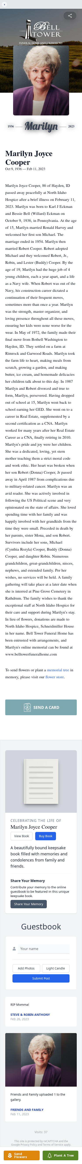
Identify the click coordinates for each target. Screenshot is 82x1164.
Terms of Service (53, 1145)
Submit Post (41, 978)
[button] (41, 1060)
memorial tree (58, 669)
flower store (54, 676)
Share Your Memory (28, 904)
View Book (21, 836)
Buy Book (45, 836)
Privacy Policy (29, 1145)
